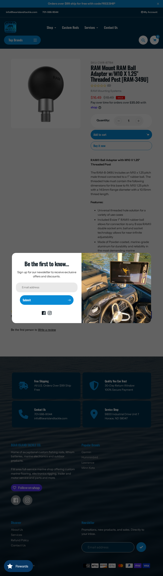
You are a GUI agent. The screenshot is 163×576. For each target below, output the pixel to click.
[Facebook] (44, 313)
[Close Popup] (146, 257)
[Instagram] (50, 313)
